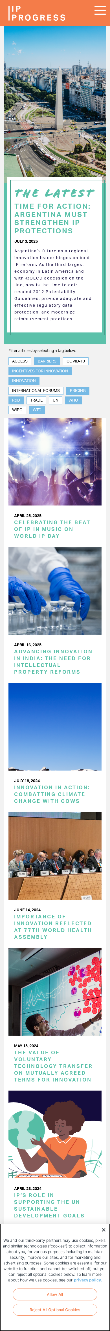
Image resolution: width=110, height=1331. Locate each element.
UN (55, 400)
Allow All (55, 1294)
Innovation (24, 381)
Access (20, 361)
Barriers (47, 361)
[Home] (25, 13)
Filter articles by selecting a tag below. (42, 351)
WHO (73, 400)
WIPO (17, 410)
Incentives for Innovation (40, 371)
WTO (37, 410)
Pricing (78, 391)
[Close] (101, 1229)
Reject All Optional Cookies (55, 1309)
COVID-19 (76, 361)
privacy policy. (88, 1279)
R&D (16, 400)
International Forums (36, 391)
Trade (36, 400)
